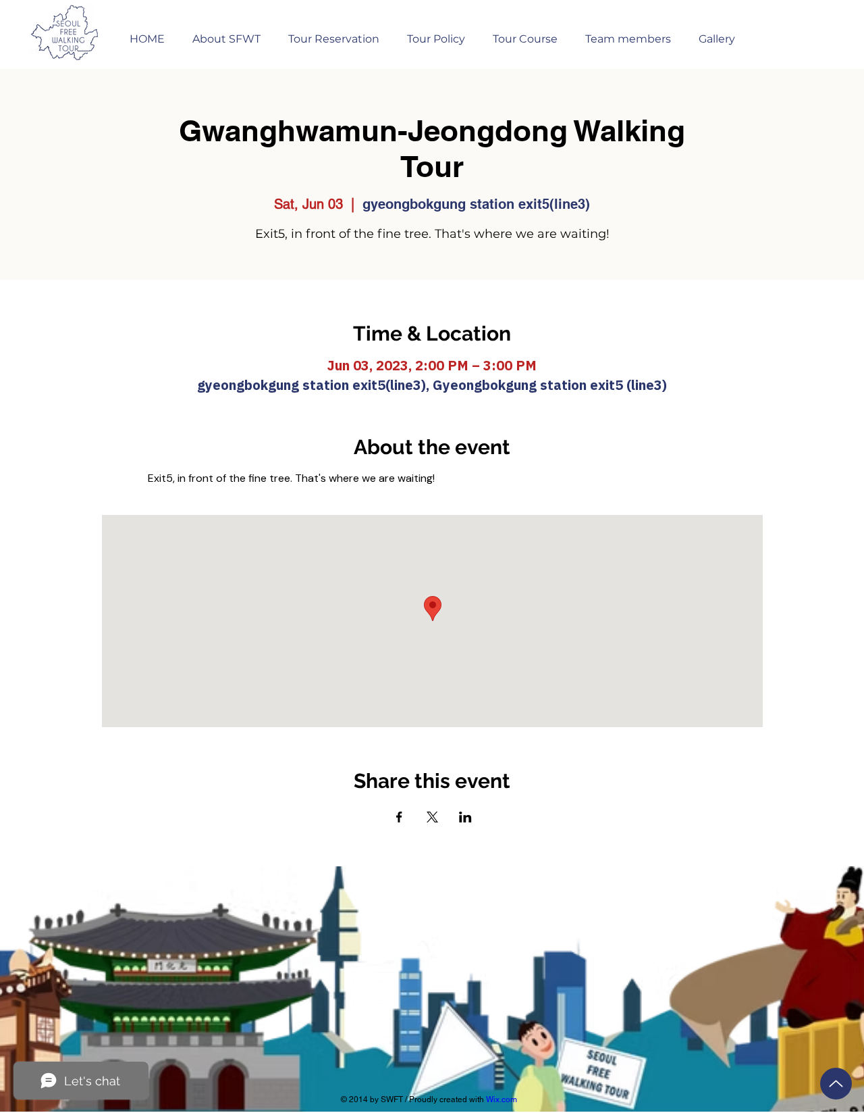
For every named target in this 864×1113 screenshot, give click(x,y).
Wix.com (501, 1099)
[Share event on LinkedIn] (465, 817)
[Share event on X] (432, 817)
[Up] (836, 1083)
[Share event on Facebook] (399, 817)
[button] (333, 33)
